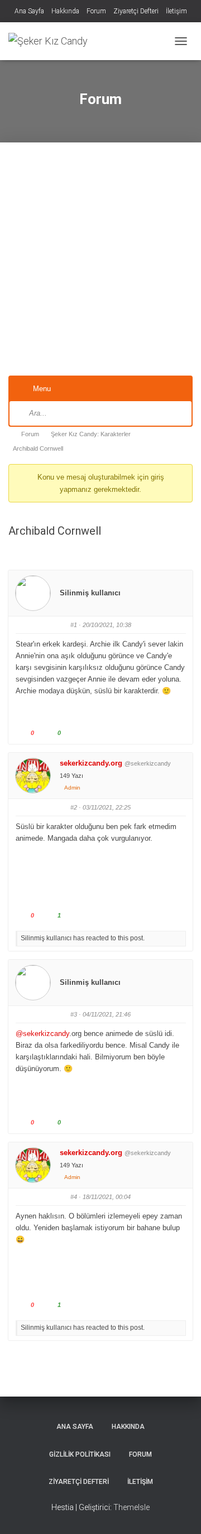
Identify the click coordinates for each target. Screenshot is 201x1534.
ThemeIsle (131, 1507)
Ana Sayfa (29, 11)
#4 (73, 1196)
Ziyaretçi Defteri (136, 11)
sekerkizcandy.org (91, 763)
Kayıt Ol (148, 319)
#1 (73, 625)
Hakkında (65, 11)
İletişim (176, 11)
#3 (73, 1014)
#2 (73, 807)
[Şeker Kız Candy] (52, 41)
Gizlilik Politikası (80, 1454)
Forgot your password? (100, 353)
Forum (96, 11)
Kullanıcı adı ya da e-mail (48, 180)
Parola (25, 236)
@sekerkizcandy (42, 1033)
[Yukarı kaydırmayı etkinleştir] (179, 1512)
